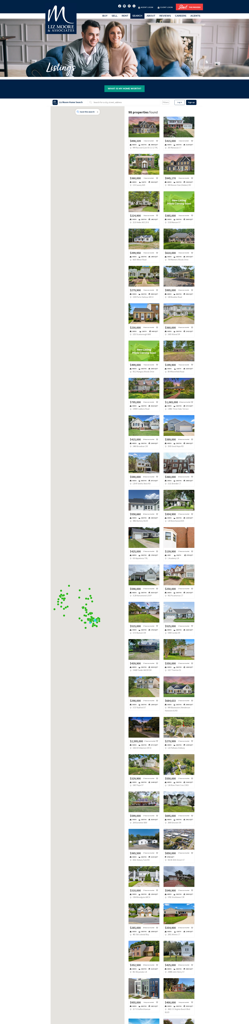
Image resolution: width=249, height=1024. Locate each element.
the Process (189, 7)
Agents (195, 16)
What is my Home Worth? (124, 89)
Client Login (166, 7)
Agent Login (147, 7)
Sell (114, 16)
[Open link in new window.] (119, 6)
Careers (180, 16)
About (151, 16)
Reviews (165, 16)
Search (137, 16)
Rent (125, 16)
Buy (105, 16)
